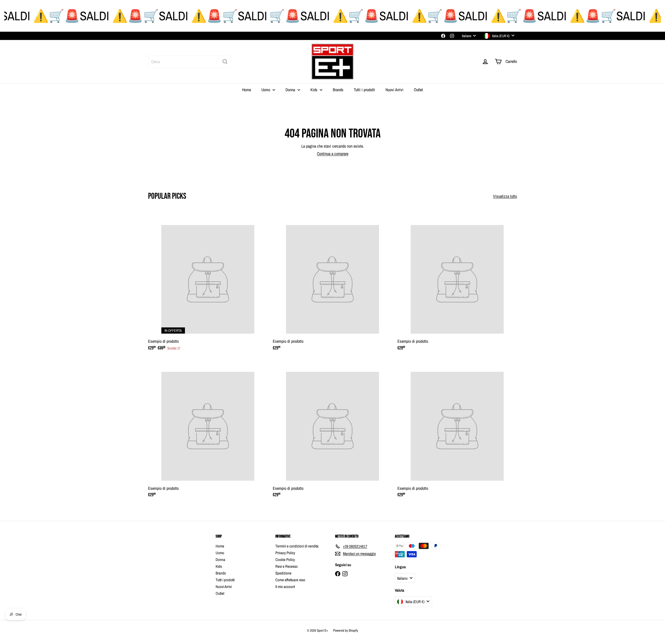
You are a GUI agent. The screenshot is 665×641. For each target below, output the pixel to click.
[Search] (225, 62)
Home (246, 89)
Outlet (418, 89)
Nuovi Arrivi (394, 89)
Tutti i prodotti (364, 89)
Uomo (266, 89)
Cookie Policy (285, 559)
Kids (314, 89)
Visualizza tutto (505, 196)
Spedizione (283, 573)
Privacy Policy (285, 553)
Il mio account (285, 586)
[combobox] (189, 62)
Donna (290, 89)
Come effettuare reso (290, 580)
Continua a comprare (332, 153)
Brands (338, 89)
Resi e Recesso (286, 566)
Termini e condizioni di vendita (296, 546)
